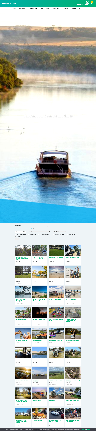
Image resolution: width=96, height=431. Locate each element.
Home (14, 8)
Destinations (22, 8)
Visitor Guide (56, 8)
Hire (63, 234)
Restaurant (72, 234)
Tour (19, 236)
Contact (74, 8)
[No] (94, 429)
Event (56, 234)
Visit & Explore (33, 8)
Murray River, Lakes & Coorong (9, 3)
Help (31, 228)
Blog (42, 8)
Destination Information (45, 234)
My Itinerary (66, 8)
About (48, 8)
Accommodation (21, 234)
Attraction (33, 234)
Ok (83, 429)
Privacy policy (87, 429)
